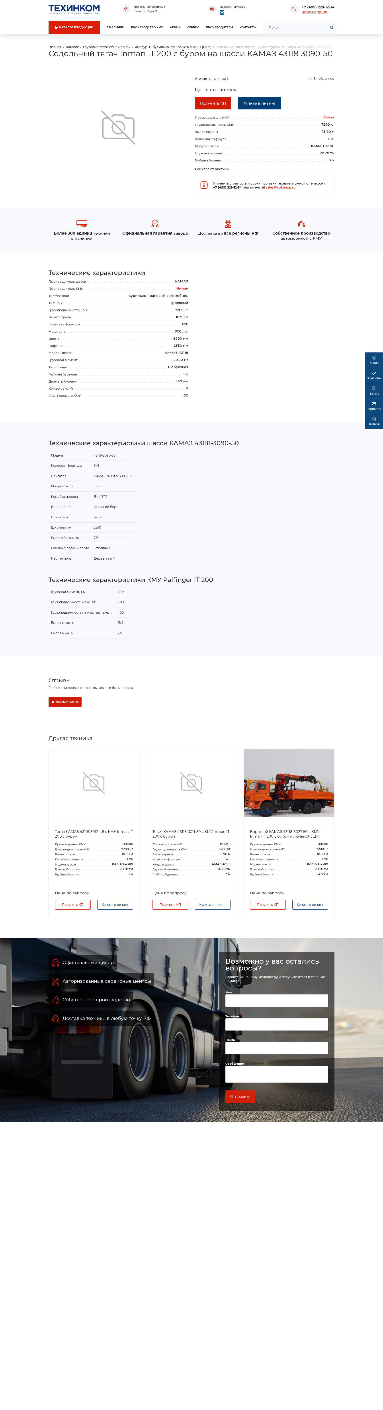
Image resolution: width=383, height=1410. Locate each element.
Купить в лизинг (115, 905)
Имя (229, 992)
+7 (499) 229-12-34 (318, 7)
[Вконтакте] (222, 12)
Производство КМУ (147, 27)
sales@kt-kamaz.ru (232, 6)
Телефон (232, 1016)
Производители (219, 27)
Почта (230, 1039)
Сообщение (234, 1063)
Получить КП (73, 905)
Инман (328, 117)
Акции (175, 27)
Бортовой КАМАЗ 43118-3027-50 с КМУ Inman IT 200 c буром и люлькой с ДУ (187, 834)
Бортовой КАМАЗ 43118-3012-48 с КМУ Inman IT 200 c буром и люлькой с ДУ (284, 834)
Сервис (193, 27)
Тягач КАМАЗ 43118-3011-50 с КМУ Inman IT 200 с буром (93, 834)
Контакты (248, 27)
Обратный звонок (314, 12)
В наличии (115, 27)
